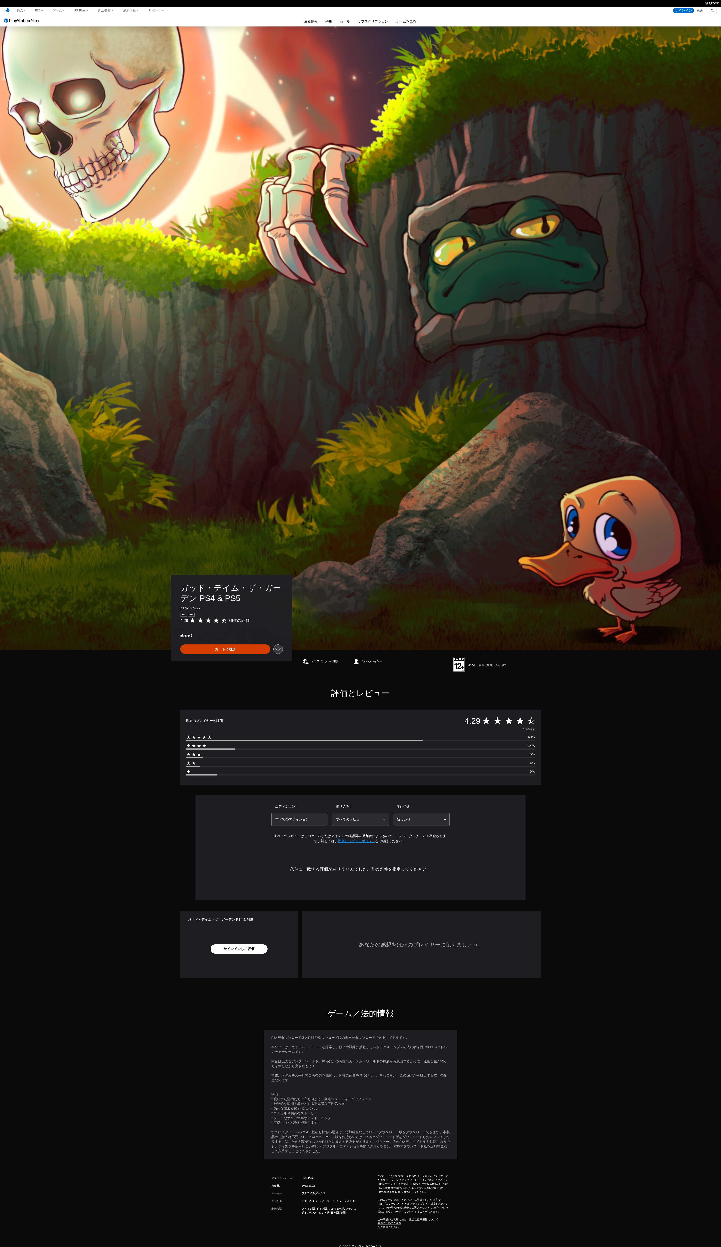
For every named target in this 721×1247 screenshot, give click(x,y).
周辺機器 (104, 10)
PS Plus (79, 10)
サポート (154, 10)
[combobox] (299, 819)
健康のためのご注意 (389, 1223)
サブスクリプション (373, 21)
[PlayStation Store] (23, 20)
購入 (20, 10)
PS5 (38, 10)
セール (345, 21)
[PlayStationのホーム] (7, 10)
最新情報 (129, 10)
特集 (328, 21)
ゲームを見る (406, 21)
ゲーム (57, 10)
